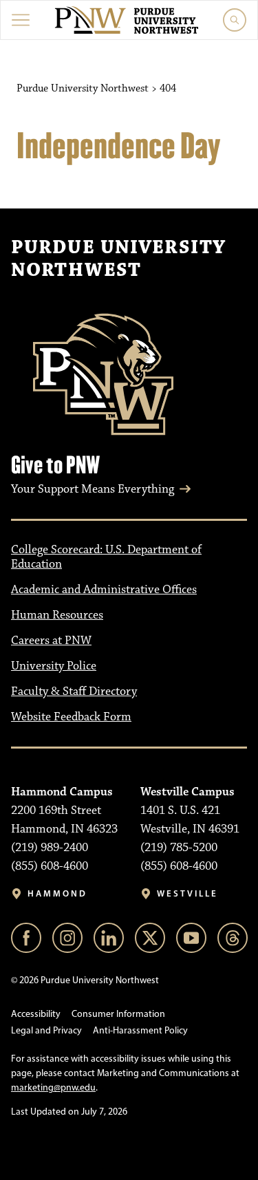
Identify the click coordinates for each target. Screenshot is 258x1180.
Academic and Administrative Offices (104, 589)
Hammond (57, 893)
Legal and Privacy (46, 1030)
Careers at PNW (51, 640)
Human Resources (57, 615)
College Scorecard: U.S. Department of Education (106, 557)
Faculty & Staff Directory (74, 691)
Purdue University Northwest (118, 259)
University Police (53, 666)
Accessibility (36, 1014)
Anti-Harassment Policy (140, 1030)
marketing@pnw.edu (53, 1087)
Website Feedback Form (71, 717)
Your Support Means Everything (92, 489)
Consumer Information (118, 1014)
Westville (187, 893)
